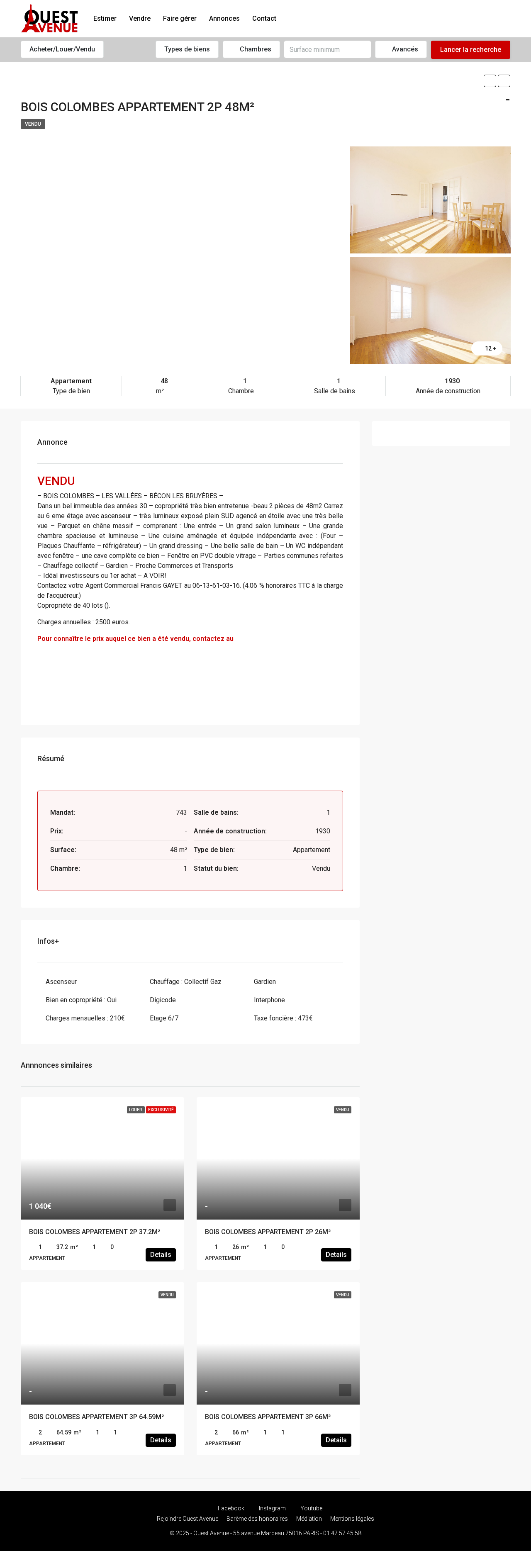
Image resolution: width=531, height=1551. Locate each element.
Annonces (224, 18)
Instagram (272, 1508)
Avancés (404, 49)
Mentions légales (352, 1518)
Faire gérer (180, 18)
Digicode (163, 1000)
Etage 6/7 (164, 1018)
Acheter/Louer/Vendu (62, 49)
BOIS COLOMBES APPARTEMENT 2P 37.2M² (94, 1232)
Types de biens (187, 49)
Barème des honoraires (257, 1518)
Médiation (309, 1518)
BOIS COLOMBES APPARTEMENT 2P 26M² (268, 1232)
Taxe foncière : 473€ (283, 1018)
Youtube (310, 1508)
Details (160, 1255)
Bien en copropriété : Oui (81, 1000)
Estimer (105, 18)
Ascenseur (61, 982)
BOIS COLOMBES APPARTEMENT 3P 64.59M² (96, 1417)
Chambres (254, 49)
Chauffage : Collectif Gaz (186, 982)
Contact (264, 18)
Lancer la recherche (470, 50)
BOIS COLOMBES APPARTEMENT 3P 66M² (268, 1417)
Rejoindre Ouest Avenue (187, 1518)
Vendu (33, 124)
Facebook (231, 1508)
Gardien (265, 982)
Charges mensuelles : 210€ (85, 1018)
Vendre (140, 18)
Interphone (269, 1000)
